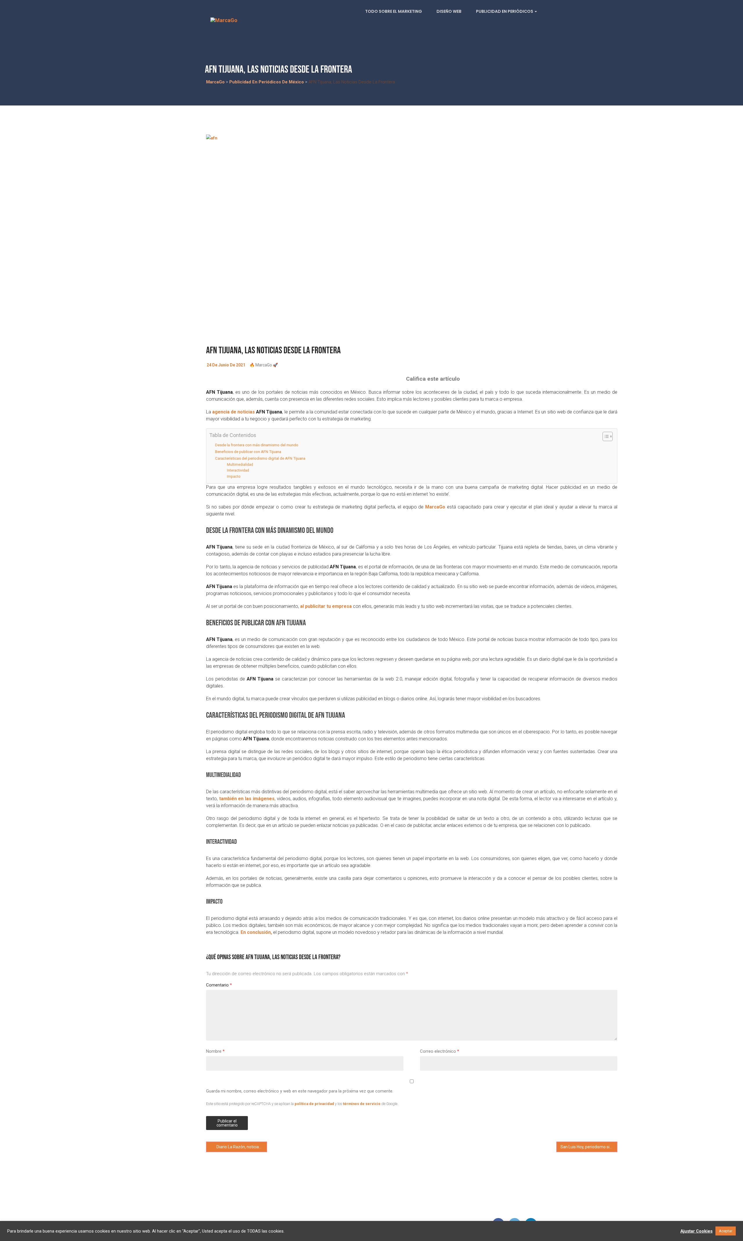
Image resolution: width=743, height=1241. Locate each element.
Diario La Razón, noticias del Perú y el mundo (241, 1147)
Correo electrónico (439, 1051)
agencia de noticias (233, 412)
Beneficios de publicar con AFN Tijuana (248, 451)
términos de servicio (361, 1104)
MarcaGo (435, 507)
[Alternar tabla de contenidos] (604, 436)
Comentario (219, 985)
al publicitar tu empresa (326, 606)
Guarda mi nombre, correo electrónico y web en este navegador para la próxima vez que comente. (299, 1091)
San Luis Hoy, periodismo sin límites (588, 1147)
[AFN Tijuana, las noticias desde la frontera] (411, 237)
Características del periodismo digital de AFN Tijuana (260, 458)
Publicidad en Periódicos (505, 11)
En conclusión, (256, 932)
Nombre (215, 1051)
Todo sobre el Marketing (393, 11)
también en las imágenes (247, 798)
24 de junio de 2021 (226, 365)
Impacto (233, 476)
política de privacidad (314, 1104)
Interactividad (238, 470)
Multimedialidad (240, 465)
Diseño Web (449, 11)
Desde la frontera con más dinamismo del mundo (256, 445)
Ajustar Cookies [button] (696, 1231)
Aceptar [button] (725, 1231)
